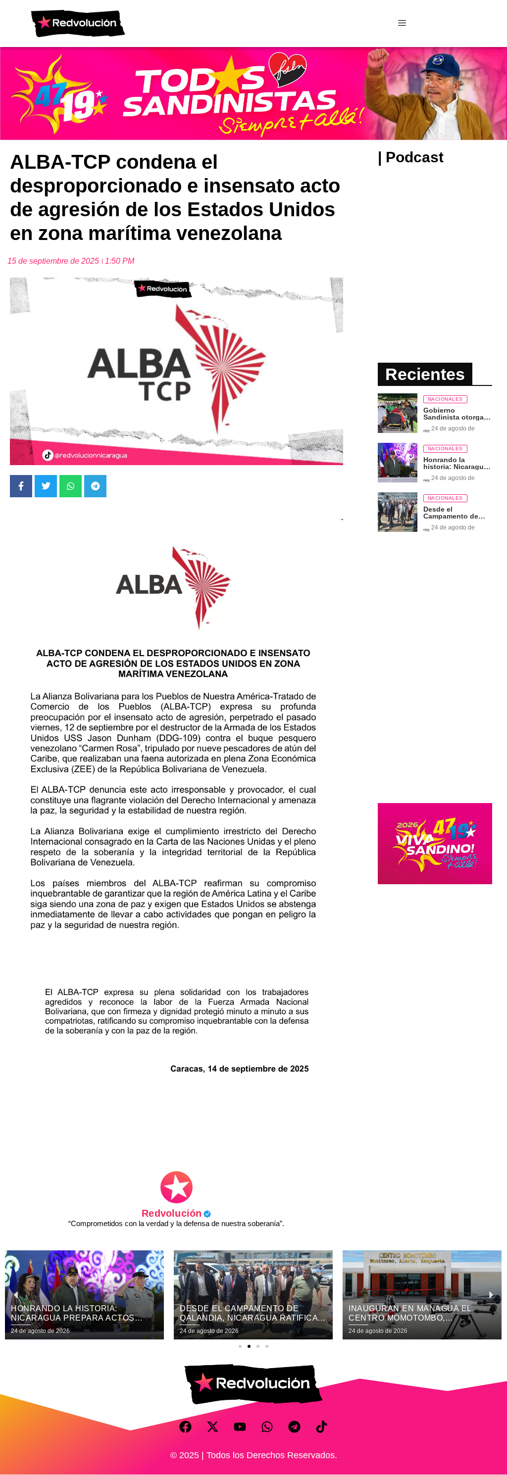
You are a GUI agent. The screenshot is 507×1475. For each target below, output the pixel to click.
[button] (240, 1346)
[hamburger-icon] (402, 24)
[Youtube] (240, 1426)
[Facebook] (185, 1426)
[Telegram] (294, 1426)
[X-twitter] (213, 1426)
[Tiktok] (321, 1426)
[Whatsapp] (267, 1426)
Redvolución (176, 1213)
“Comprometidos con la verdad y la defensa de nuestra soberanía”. (176, 1223)
